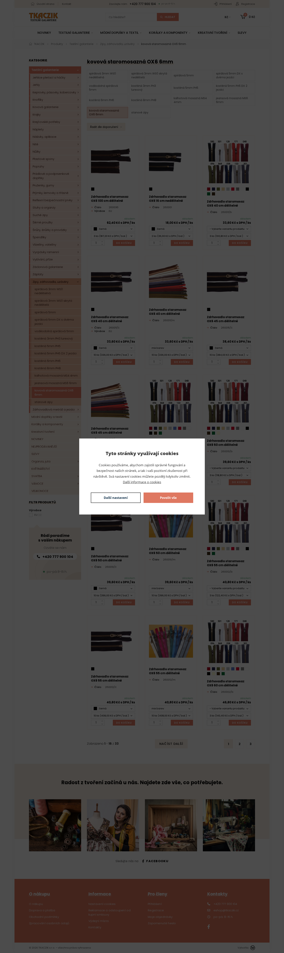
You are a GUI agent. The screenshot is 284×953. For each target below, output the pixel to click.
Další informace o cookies (142, 482)
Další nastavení (116, 498)
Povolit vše (168, 498)
